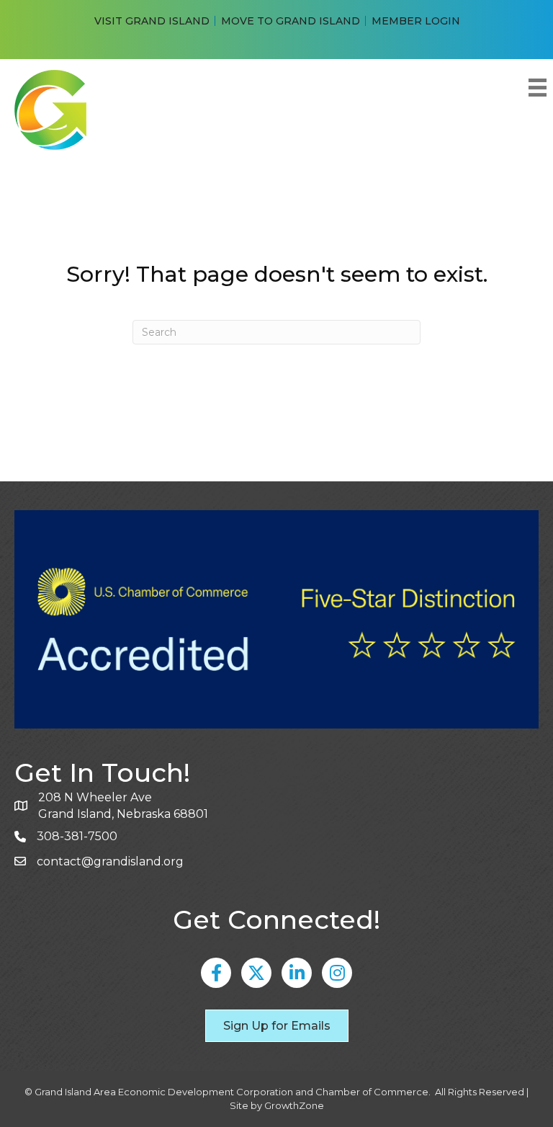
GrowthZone (294, 1105)
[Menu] (537, 87)
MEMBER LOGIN (416, 21)
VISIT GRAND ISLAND (152, 21)
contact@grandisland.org (110, 861)
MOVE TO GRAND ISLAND (290, 21)
